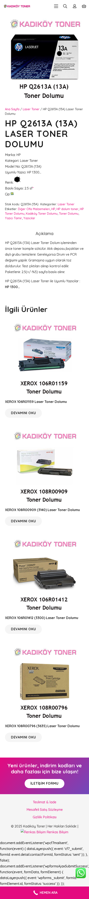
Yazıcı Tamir (13, 218)
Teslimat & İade (44, 802)
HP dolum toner (67, 209)
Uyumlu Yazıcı (15, 172)
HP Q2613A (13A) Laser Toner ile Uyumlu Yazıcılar (42, 281)
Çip (7, 194)
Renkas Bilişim (57, 832)
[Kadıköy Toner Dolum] (16, 6)
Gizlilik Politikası (45, 817)
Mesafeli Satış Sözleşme (44, 809)
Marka (10, 155)
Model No (12, 166)
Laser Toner (31, 109)
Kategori (11, 161)
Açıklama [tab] (44, 233)
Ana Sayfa (12, 109)
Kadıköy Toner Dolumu (42, 213)
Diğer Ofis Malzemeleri (34, 209)
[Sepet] (84, 6)
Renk (9, 182)
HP (53, 209)
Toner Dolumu (68, 213)
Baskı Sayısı (14, 188)
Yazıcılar (29, 218)
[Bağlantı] (74, 6)
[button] (56, 6)
